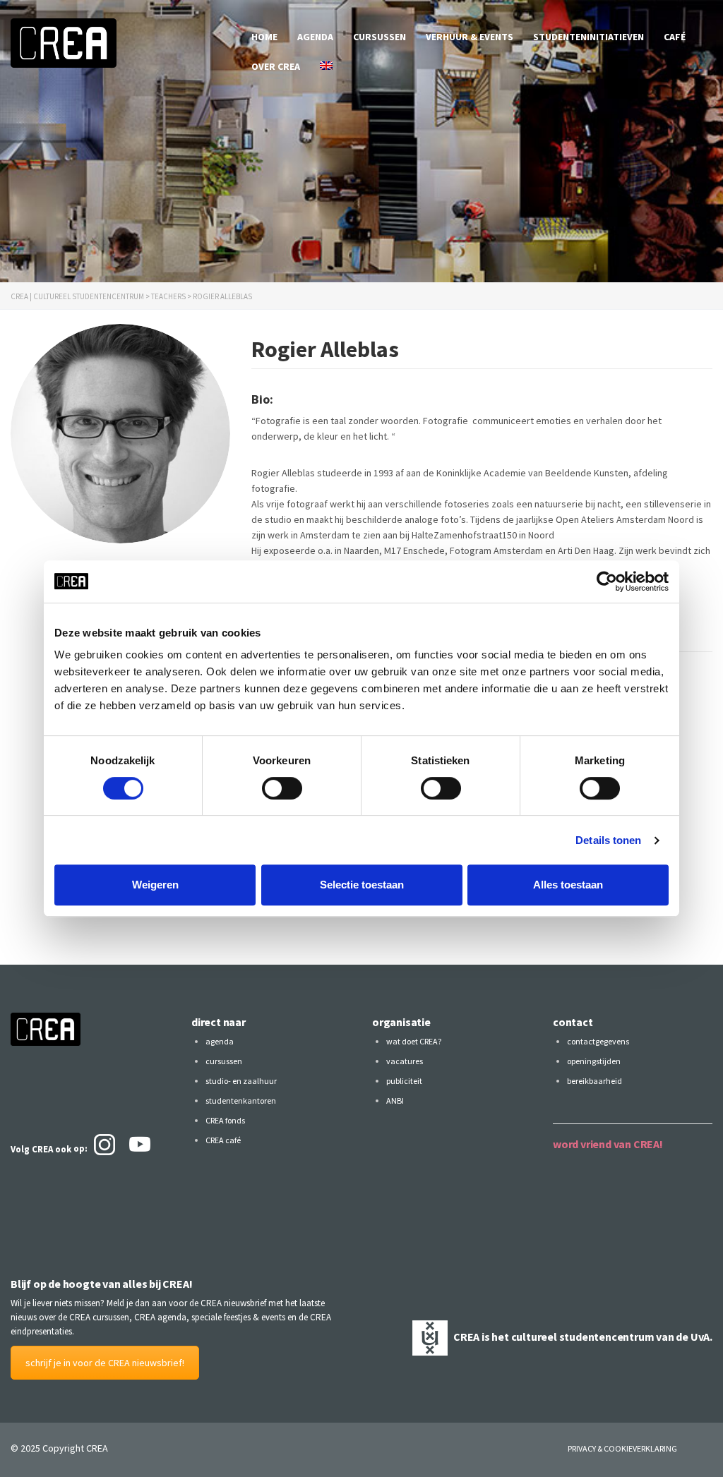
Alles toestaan (568, 885)
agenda (315, 36)
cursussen (379, 36)
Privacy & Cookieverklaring (622, 1448)
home (264, 36)
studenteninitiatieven (588, 36)
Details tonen (608, 840)
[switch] (282, 788)
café (675, 36)
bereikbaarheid (594, 1080)
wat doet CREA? (413, 1041)
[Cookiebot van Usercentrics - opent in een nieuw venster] (607, 581)
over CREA (275, 66)
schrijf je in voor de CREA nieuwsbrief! (104, 1362)
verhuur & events (469, 36)
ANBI (395, 1100)
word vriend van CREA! (608, 1144)
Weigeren (155, 885)
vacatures (404, 1061)
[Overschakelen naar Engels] (326, 66)
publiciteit (404, 1080)
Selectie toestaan (362, 885)
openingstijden (594, 1061)
